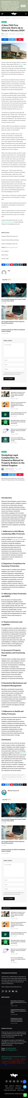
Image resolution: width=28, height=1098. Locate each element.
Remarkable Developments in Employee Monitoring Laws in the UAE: (18, 1002)
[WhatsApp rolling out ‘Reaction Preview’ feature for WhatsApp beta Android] (5, 422)
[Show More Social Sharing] (25, 39)
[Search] (26, 13)
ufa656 (6, 1058)
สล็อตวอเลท (16, 1063)
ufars (15, 1061)
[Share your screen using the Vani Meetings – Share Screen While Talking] (5, 431)
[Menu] (2, 13)
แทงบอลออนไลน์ (14, 1059)
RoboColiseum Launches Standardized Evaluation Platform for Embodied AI (17, 1020)
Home (6, 1085)
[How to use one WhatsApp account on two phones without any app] (5, 439)
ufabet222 (16, 1056)
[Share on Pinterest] (19, 39)
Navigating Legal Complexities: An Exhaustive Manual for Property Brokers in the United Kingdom (12, 777)
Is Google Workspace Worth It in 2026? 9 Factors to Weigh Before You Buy (18, 1011)
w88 (10, 1058)
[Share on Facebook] (5, 39)
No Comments (20, 33)
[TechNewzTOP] (14, 13)
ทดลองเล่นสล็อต (8, 1063)
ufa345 (20, 1059)
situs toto (6, 1059)
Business (4, 451)
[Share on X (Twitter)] (12, 39)
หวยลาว (22, 1063)
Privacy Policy (9, 1088)
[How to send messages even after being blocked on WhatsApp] (5, 414)
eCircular (21, 64)
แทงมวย (8, 1064)
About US (11, 1085)
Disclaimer (18, 1088)
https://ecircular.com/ (7, 222)
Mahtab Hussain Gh (10, 468)
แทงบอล (10, 1056)
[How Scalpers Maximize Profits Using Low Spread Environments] (14, 313)
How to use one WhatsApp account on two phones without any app (18, 439)
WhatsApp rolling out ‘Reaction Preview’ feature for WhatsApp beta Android (18, 422)
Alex (7, 33)
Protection (23, 753)
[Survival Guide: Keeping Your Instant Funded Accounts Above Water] (14, 290)
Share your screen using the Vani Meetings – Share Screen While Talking (18, 431)
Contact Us (19, 1085)
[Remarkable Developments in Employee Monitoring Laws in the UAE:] (5, 1003)
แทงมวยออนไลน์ (10, 1061)
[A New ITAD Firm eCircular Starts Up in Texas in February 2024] (14, 51)
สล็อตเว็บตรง (4, 1056)
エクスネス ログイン (17, 1058)
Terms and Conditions (10, 1090)
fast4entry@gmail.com (11, 1050)
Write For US (20, 1090)
